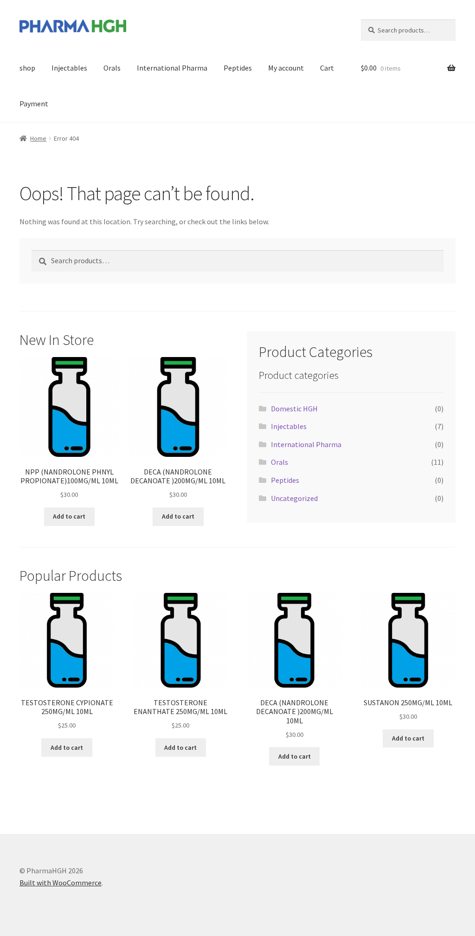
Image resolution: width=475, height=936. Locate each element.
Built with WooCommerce (60, 882)
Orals (112, 67)
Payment (33, 103)
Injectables (69, 67)
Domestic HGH (294, 408)
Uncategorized (294, 498)
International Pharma (172, 67)
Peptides (238, 67)
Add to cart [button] (69, 516)
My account (286, 67)
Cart (327, 67)
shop (27, 67)
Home (38, 138)
